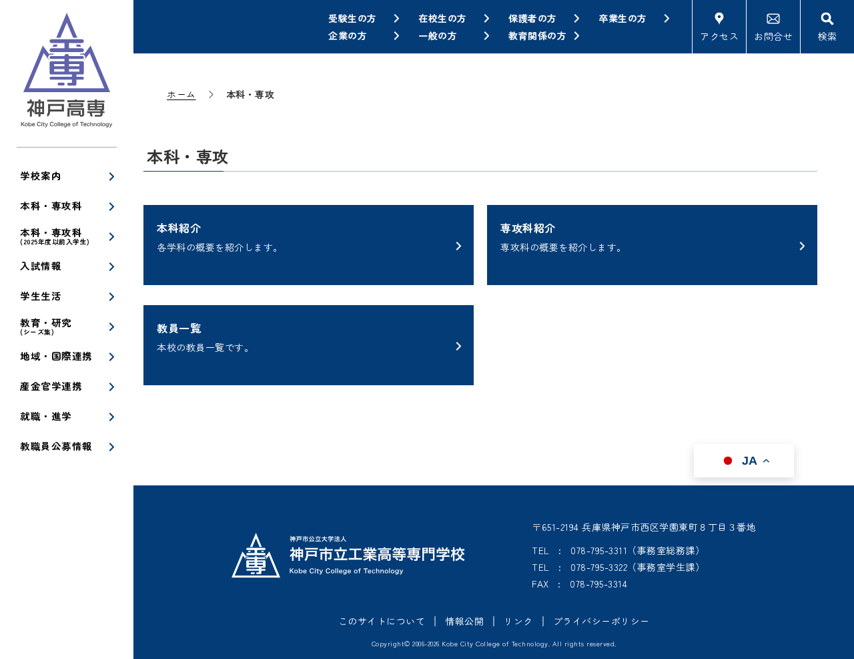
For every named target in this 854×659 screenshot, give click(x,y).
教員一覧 (205, 337)
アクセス (719, 36)
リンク (518, 621)
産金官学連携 (51, 386)
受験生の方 (352, 18)
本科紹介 (220, 237)
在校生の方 (442, 18)
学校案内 (40, 175)
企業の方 (347, 35)
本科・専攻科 (51, 205)
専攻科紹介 (563, 237)
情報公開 (464, 621)
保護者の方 (532, 18)
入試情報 (40, 265)
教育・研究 (46, 326)
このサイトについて (382, 621)
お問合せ (773, 36)
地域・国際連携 (56, 356)
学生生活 (40, 295)
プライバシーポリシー (601, 621)
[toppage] (66, 73)
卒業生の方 (622, 18)
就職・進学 (46, 416)
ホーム (181, 94)
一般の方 (437, 35)
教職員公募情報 (56, 446)
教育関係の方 (537, 35)
